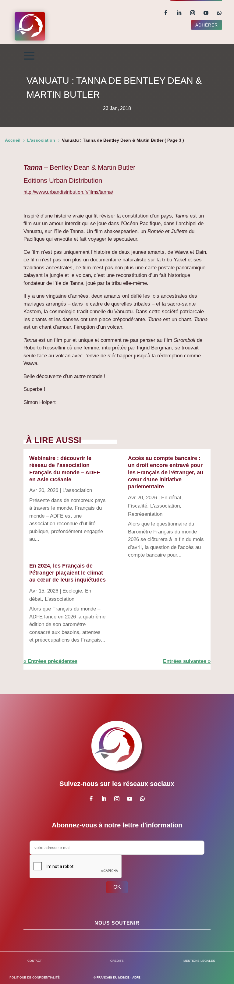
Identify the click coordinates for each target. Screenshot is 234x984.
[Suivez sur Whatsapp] (219, 12)
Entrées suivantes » (187, 661)
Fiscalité (137, 506)
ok (117, 887)
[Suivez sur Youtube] (205, 12)
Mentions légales (199, 960)
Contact (34, 960)
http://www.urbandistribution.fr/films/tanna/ (68, 192)
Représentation (145, 514)
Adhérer (206, 25)
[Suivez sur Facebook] (165, 12)
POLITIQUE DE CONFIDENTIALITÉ (34, 977)
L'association (77, 490)
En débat (171, 498)
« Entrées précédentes (50, 661)
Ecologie (72, 591)
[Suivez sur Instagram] (192, 12)
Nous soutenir (117, 923)
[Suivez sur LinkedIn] (179, 12)
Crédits (117, 960)
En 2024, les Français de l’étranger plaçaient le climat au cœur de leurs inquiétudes (67, 573)
